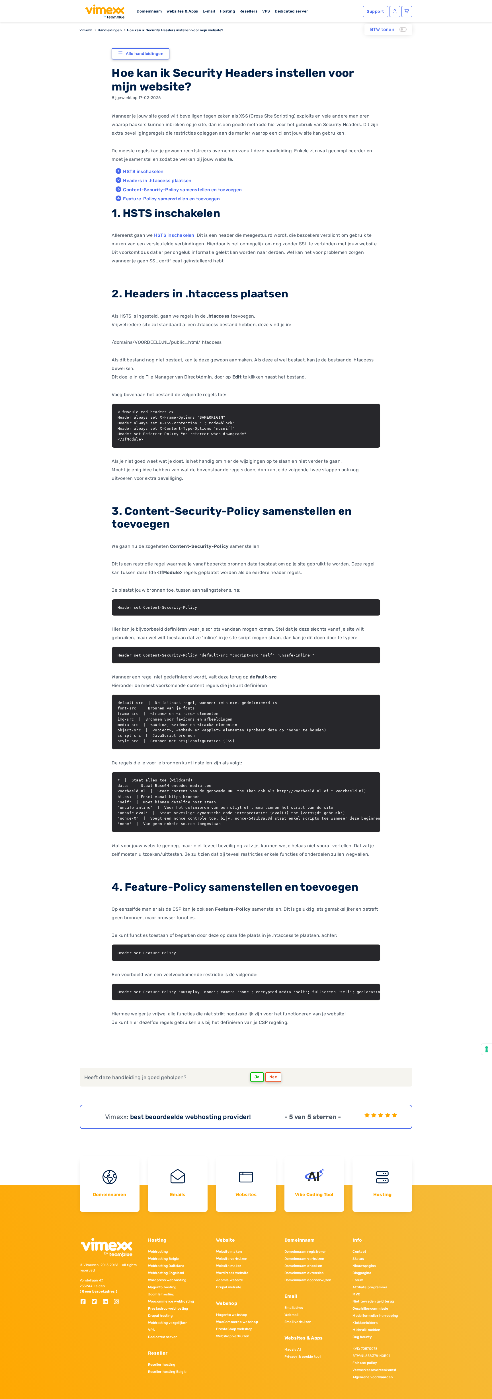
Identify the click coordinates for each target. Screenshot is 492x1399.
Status (358, 1259)
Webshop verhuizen (232, 1336)
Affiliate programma (369, 1287)
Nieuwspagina (364, 1266)
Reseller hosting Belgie (167, 1372)
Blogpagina (361, 1273)
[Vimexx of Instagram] (118, 1302)
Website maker (228, 1266)
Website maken (229, 1252)
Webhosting (158, 1252)
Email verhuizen (297, 1322)
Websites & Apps (182, 11)
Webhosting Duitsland (166, 1266)
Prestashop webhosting (168, 1308)
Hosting (227, 11)
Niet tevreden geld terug (373, 1301)
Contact (359, 1252)
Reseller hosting (161, 1365)
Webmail (291, 1315)
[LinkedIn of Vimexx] (107, 1302)
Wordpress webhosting (167, 1280)
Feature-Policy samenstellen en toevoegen (171, 198)
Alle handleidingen (144, 53)
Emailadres (293, 1308)
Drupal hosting (160, 1316)
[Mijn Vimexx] (395, 11)
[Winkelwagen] (406, 11)
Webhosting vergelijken (167, 1323)
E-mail (209, 11)
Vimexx (85, 30)
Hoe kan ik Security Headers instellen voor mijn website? (175, 30)
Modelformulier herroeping (375, 1316)
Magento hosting (162, 1287)
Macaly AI (292, 1349)
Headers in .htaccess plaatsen (157, 180)
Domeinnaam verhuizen (304, 1259)
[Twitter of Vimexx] (96, 1302)
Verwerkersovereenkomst (374, 1370)
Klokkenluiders (364, 1323)
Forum (357, 1280)
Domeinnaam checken (303, 1266)
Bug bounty (362, 1337)
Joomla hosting (161, 1294)
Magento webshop (231, 1315)
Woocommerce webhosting (171, 1301)
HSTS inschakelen (143, 171)
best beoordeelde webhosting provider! (190, 1117)
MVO (356, 1294)
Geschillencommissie (370, 1308)
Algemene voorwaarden (372, 1377)
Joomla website (229, 1280)
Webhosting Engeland (166, 1273)
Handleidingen (110, 30)
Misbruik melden (366, 1330)
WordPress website (232, 1273)
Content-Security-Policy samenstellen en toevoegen (182, 189)
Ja (257, 1077)
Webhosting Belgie (163, 1259)
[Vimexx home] (102, 10)
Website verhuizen (231, 1259)
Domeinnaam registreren (305, 1252)
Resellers (248, 11)
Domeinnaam (149, 11)
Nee (273, 1077)
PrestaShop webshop (234, 1329)
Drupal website (228, 1287)
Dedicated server (291, 11)
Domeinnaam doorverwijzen (307, 1280)
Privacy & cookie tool (302, 1357)
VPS (266, 11)
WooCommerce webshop (237, 1322)
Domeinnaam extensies (304, 1273)
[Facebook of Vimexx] (85, 1302)
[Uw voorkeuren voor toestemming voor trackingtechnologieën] (486, 1049)
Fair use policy (364, 1363)
